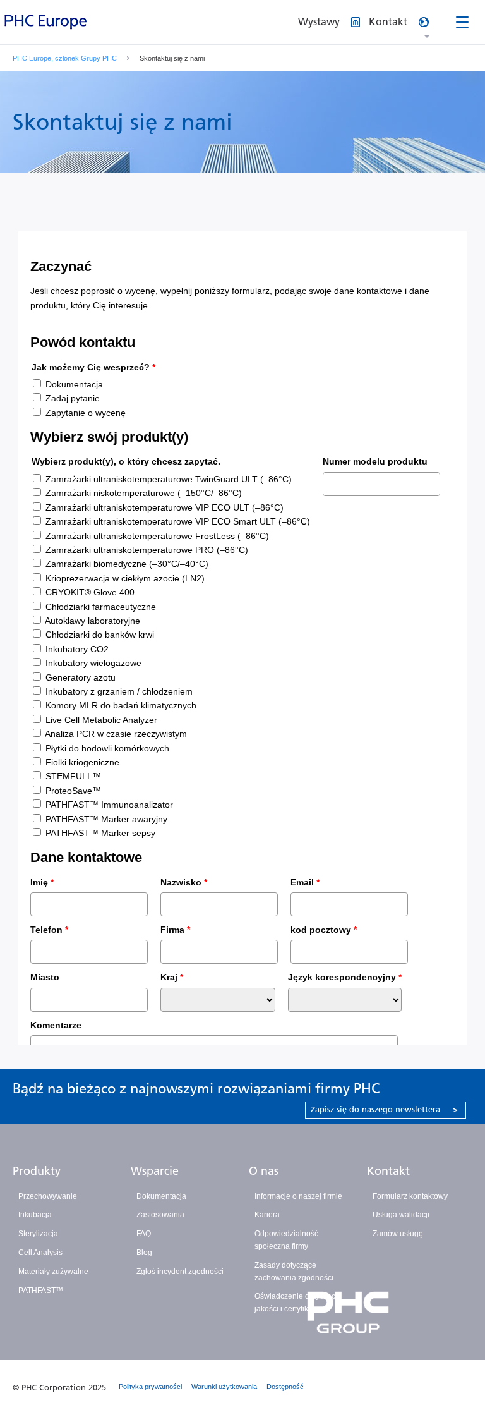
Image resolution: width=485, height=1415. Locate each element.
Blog (144, 1252)
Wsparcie (155, 1171)
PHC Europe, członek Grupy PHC (65, 58)
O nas (263, 1171)
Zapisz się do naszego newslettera (384, 1109)
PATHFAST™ (40, 1290)
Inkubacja (35, 1214)
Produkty (37, 1171)
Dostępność (285, 1386)
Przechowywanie (47, 1196)
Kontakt (388, 1171)
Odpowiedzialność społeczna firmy (286, 1240)
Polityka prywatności (150, 1386)
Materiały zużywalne (53, 1271)
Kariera (267, 1214)
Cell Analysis (40, 1252)
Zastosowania (160, 1214)
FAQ (143, 1233)
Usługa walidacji (401, 1214)
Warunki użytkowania (224, 1386)
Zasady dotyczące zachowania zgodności (293, 1271)
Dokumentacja (161, 1196)
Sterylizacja (38, 1233)
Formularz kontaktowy (410, 1196)
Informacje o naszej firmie (298, 1196)
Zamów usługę (398, 1233)
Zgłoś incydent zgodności (180, 1271)
